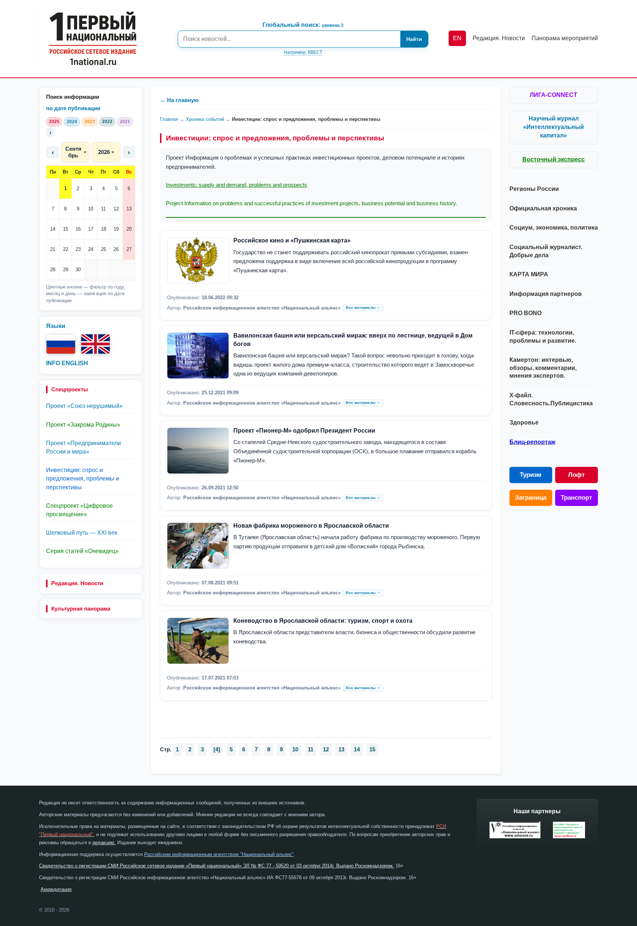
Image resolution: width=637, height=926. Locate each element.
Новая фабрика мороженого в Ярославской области (311, 526)
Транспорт (576, 497)
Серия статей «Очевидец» (82, 551)
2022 (107, 121)
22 (65, 249)
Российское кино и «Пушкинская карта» (292, 240)
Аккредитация (56, 889)
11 (103, 209)
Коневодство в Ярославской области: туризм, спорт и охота (323, 621)
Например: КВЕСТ (303, 52)
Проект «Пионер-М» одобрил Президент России (304, 430)
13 (129, 209)
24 (90, 249)
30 (78, 269)
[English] (95, 344)
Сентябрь (73, 152)
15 (65, 229)
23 (78, 249)
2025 (54, 121)
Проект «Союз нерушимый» (84, 406)
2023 (89, 121)
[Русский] (61, 344)
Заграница (530, 497)
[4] (216, 749)
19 (116, 229)
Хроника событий (205, 119)
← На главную (179, 100)
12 (116, 209)
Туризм (531, 474)
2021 (125, 121)
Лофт (576, 474)
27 (129, 249)
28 (52, 269)
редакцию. (104, 842)
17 (90, 229)
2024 (72, 121)
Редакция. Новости (77, 583)
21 (52, 249)
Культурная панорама (80, 608)
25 (103, 249)
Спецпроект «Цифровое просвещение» (79, 510)
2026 (104, 152)
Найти (414, 39)
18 (103, 229)
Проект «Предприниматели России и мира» (83, 447)
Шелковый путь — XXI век (81, 533)
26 (116, 249)
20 (129, 229)
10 (90, 209)
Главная (169, 119)
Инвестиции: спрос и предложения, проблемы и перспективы (82, 478)
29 (65, 269)
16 (78, 229)
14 (52, 229)
